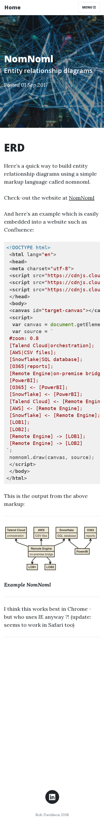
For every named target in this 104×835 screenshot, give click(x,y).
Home (12, 7)
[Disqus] (52, 708)
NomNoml (81, 197)
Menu (87, 7)
